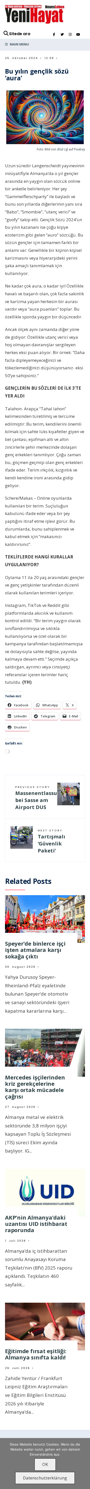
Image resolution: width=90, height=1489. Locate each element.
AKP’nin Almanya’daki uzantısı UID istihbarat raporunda (36, 1224)
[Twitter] (62, 35)
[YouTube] (78, 35)
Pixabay (79, 149)
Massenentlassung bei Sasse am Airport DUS (36, 798)
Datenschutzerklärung (45, 1478)
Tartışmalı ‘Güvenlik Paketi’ (51, 841)
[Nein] (83, 1463)
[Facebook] (54, 35)
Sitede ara (19, 34)
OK (45, 1464)
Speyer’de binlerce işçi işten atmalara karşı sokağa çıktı (35, 950)
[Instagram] (70, 35)
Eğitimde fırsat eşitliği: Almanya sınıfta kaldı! (35, 1354)
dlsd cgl (62, 149)
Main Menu (19, 44)
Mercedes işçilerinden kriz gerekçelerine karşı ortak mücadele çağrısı (35, 1086)
